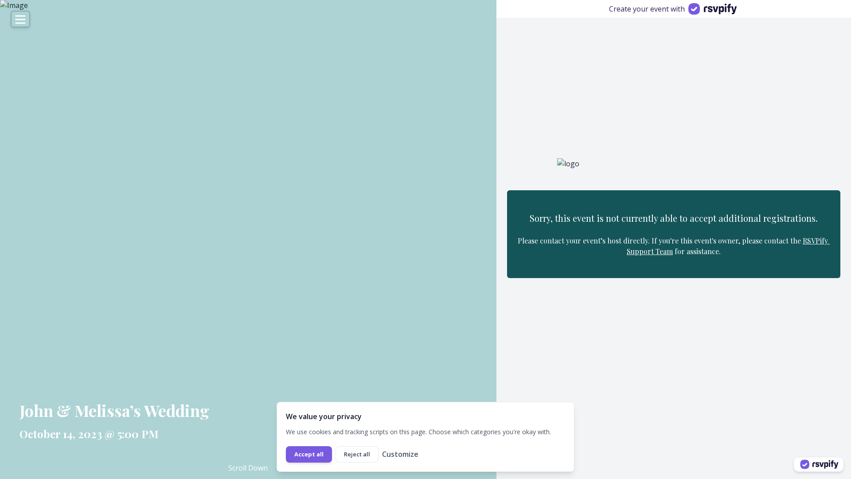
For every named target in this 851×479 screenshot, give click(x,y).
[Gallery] (248, 239)
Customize (400, 454)
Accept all (309, 454)
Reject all (357, 454)
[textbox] (183, 410)
